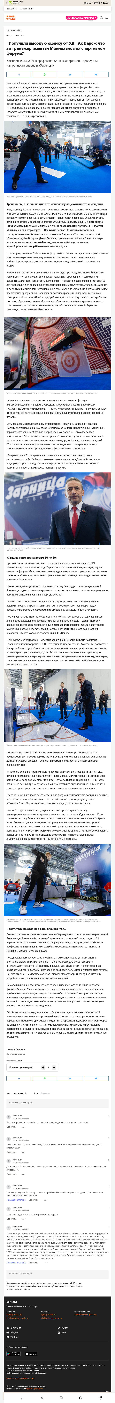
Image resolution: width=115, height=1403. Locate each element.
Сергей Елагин (16, 1061)
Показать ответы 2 (16, 1262)
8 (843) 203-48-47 (48, 1315)
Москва (23, 9)
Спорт (10, 35)
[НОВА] (81, 18)
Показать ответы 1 (16, 1200)
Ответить (11, 1127)
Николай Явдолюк (15, 1049)
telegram (14, 1332)
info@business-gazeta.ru (17, 1318)
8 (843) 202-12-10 (14, 1315)
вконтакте (15, 1328)
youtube (14, 1337)
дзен (63, 1332)
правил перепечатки (34, 1389)
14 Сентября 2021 (14, 30)
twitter (64, 1328)
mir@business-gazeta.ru (51, 1318)
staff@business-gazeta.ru (85, 1315)
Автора (45, 1093)
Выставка (20, 35)
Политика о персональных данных (20, 1379)
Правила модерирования (18, 1289)
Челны (9, 9)
